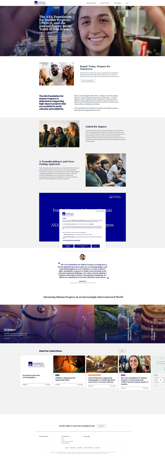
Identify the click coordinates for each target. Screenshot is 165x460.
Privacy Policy (97, 447)
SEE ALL (122, 351)
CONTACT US (101, 426)
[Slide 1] (39, 49)
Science (62, 438)
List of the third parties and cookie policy (71, 240)
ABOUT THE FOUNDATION (87, 81)
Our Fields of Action (104, 3)
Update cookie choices (88, 447)
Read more (42, 39)
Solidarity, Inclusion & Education (67, 441)
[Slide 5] (45, 49)
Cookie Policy (80, 447)
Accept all (96, 246)
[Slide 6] (46, 49)
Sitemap (66, 447)
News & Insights (117, 3)
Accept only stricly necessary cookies (82, 246)
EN (126, 3)
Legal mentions (73, 447)
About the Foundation (91, 3)
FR (129, 3)
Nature (62, 440)
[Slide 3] (42, 49)
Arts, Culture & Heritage (65, 443)
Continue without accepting (100, 210)
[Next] (160, 380)
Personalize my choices (68, 246)
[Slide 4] (43, 49)
